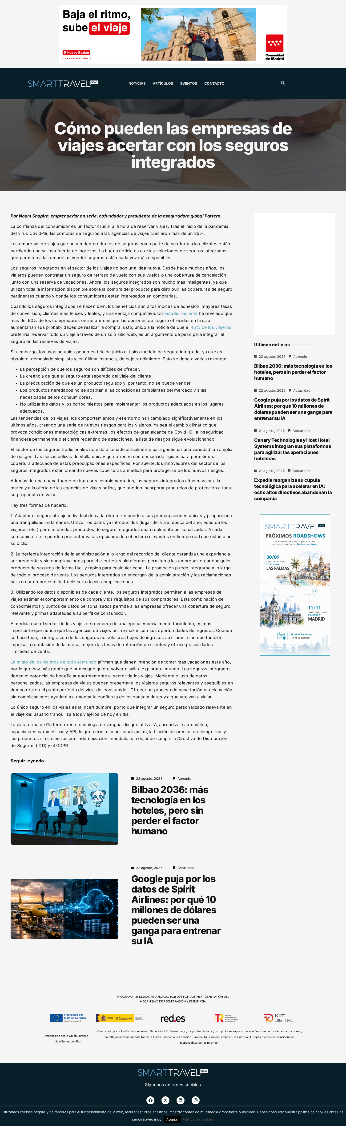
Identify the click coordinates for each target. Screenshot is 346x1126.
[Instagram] (196, 1100)
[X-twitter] (165, 1100)
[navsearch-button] (283, 83)
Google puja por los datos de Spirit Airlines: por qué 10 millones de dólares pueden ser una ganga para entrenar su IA (176, 910)
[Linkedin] (181, 1100)
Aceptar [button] (172, 1119)
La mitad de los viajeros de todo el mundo (53, 662)
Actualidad (186, 868)
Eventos (188, 83)
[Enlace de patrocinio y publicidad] (173, 35)
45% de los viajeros (211, 327)
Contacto (214, 83)
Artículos (163, 83)
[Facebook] (150, 1100)
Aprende (184, 778)
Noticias (137, 83)
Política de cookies (198, 1119)
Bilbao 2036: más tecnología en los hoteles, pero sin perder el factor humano (169, 810)
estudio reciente (181, 313)
